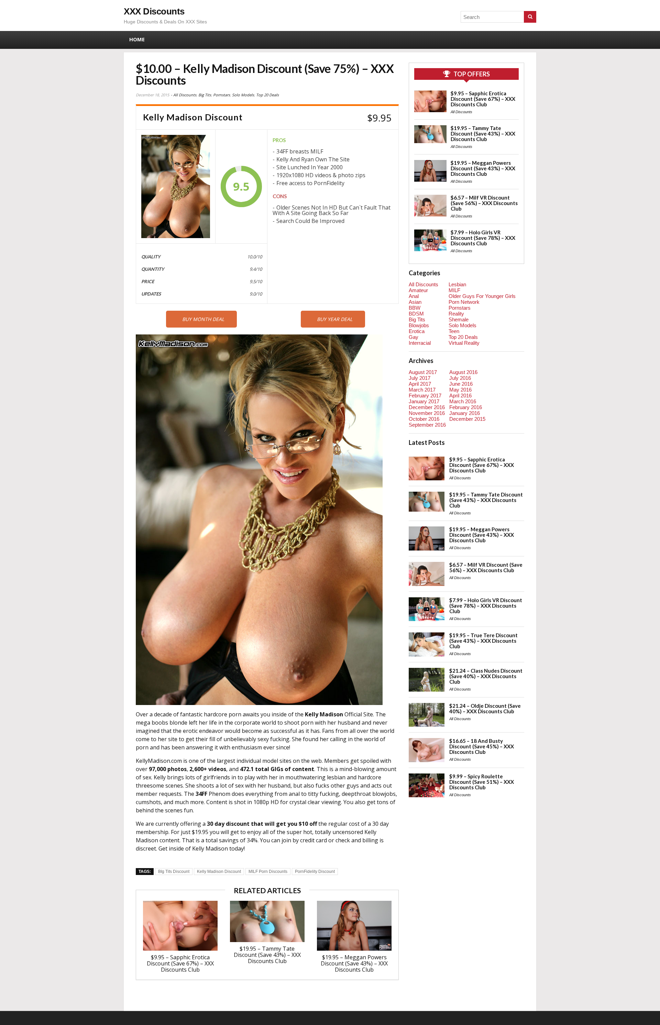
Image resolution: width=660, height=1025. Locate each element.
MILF (454, 290)
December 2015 (467, 419)
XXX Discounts (154, 11)
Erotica (417, 331)
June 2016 (461, 384)
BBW (414, 308)
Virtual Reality (464, 343)
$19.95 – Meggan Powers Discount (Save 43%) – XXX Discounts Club (354, 963)
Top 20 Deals (267, 94)
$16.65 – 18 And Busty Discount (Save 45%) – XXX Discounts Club (481, 746)
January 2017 (424, 401)
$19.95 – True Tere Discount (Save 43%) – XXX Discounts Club (483, 640)
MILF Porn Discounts (268, 871)
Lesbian (457, 284)
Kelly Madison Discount (219, 871)
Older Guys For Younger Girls (482, 296)
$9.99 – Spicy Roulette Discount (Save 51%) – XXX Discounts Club (481, 781)
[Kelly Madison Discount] (175, 186)
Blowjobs (419, 325)
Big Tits (204, 94)
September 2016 (427, 425)
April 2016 (460, 395)
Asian (415, 302)
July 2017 (419, 378)
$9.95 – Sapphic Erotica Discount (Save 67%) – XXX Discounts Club (180, 963)
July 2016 (460, 378)
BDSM (416, 314)
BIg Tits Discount (173, 871)
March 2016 (462, 401)
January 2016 (464, 413)
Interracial (420, 343)
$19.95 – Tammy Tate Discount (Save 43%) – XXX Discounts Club (267, 955)
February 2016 (465, 407)
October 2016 (424, 419)
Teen (454, 331)
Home (137, 39)
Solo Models (243, 94)
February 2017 (425, 395)
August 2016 (463, 372)
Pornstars (221, 94)
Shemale (459, 319)
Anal (414, 296)
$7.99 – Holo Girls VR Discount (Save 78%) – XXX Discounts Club (483, 237)
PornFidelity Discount (315, 871)
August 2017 (423, 372)
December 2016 (427, 407)
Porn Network (464, 302)
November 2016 (427, 413)
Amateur (418, 290)
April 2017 (420, 384)
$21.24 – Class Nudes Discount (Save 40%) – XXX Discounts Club (485, 676)
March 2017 (422, 390)
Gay (413, 337)
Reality (456, 314)
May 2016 (460, 390)
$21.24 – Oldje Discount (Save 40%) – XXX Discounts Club (485, 708)
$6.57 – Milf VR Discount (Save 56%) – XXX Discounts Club (484, 203)
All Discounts (184, 94)
